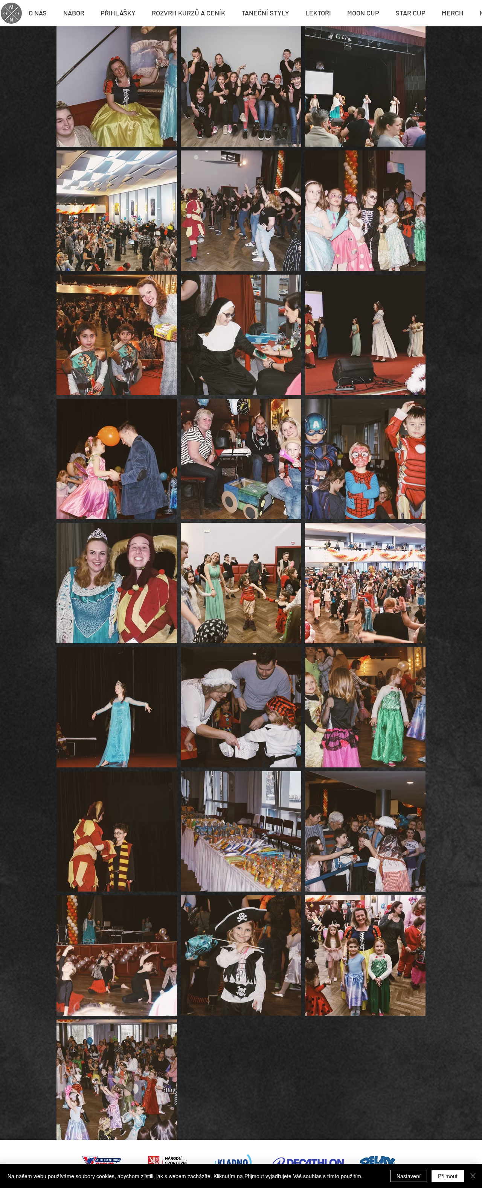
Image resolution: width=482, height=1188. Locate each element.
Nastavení (409, 1176)
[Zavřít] (472, 1176)
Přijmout (448, 1176)
